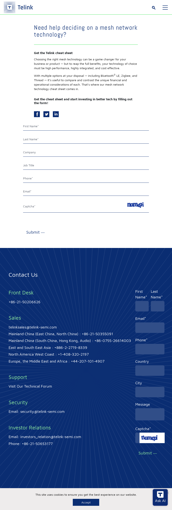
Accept (86, 502)
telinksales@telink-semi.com (33, 327)
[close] (168, 493)
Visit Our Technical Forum (30, 386)
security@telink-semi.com (42, 411)
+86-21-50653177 (37, 443)
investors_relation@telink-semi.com (50, 436)
